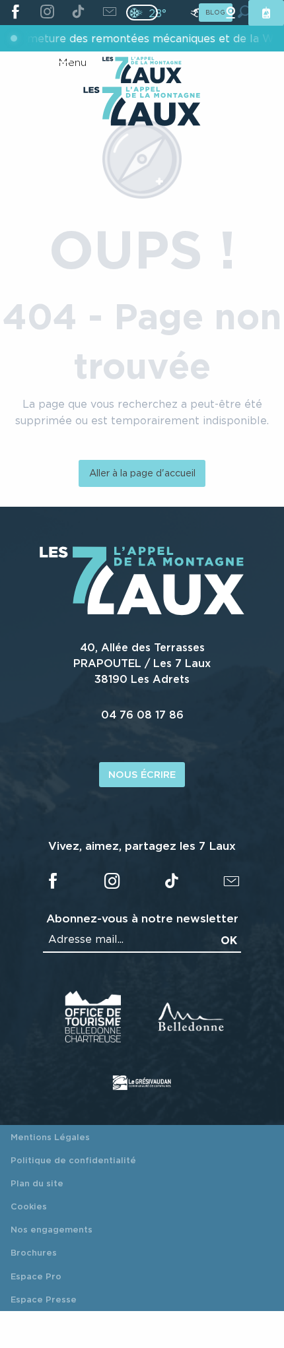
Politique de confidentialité (73, 1160)
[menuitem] (141, 107)
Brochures (34, 1252)
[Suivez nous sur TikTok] (78, 12)
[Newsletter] (109, 12)
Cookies (29, 1206)
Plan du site (37, 1183)
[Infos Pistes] (195, 13)
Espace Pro (36, 1276)
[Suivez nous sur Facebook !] (15, 12)
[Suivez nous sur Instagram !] (46, 12)
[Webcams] (230, 13)
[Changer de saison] (146, 12)
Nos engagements (51, 1229)
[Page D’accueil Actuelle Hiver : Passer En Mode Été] (142, 12)
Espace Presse (44, 1299)
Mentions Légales (50, 1136)
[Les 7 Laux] (142, 612)
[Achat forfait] (266, 13)
